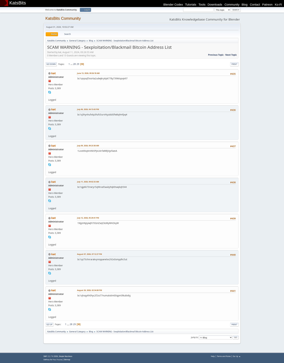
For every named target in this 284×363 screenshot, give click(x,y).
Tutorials (190, 4)
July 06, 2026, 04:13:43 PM (88, 109)
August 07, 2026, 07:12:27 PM (89, 254)
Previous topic (216, 54)
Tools (202, 4)
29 (78, 64)
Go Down (51, 64)
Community (232, 4)
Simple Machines (65, 356)
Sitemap (67, 360)
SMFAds (46, 360)
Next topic (231, 54)
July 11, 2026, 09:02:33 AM (88, 181)
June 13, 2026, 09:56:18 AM (88, 73)
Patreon (267, 4)
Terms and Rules (224, 356)
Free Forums (57, 360)
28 (74, 64)
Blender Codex (173, 4)
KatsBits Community (63, 18)
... (72, 64)
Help (213, 356)
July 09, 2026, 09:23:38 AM (88, 145)
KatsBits (17, 2)
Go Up (49, 324)
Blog (245, 4)
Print (234, 64)
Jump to (194, 337)
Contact (255, 4)
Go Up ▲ (237, 356)
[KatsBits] (49, 95)
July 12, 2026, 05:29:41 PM (88, 218)
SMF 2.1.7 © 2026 (50, 356)
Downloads (215, 4)
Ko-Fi (278, 4)
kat (53, 73)
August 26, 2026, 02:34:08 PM (89, 290)
